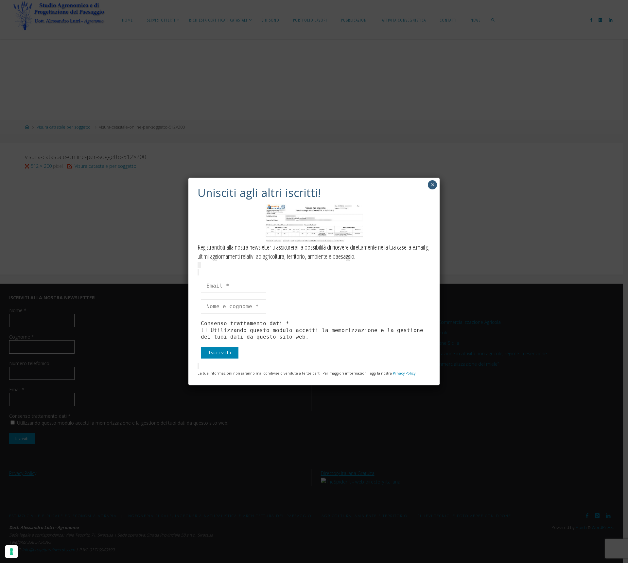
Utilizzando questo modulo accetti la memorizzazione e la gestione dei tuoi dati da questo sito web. (312, 333)
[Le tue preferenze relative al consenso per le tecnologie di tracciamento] (11, 551)
